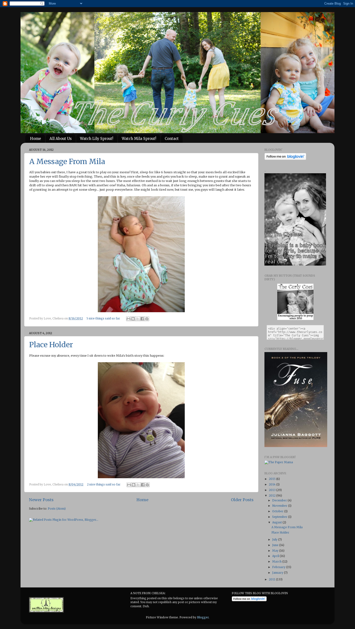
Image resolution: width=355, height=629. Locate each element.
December (280, 500)
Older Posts (242, 499)
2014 (272, 484)
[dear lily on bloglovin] (249, 600)
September (280, 517)
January (278, 572)
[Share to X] (137, 318)
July (275, 539)
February (279, 567)
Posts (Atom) (57, 508)
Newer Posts (41, 499)
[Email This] (128, 318)
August (277, 522)
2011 (272, 579)
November (280, 505)
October (278, 511)
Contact (172, 138)
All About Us (61, 138)
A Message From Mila (67, 161)
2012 (272, 495)
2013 (272, 490)
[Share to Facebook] (142, 318)
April (276, 556)
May (275, 550)
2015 (272, 479)
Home (35, 138)
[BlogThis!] (133, 318)
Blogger (203, 617)
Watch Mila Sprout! (139, 138)
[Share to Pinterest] (146, 318)
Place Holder (51, 344)
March (277, 561)
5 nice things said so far (103, 318)
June (275, 545)
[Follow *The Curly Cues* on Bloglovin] (285, 159)
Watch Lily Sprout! (96, 138)
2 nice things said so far (104, 484)
